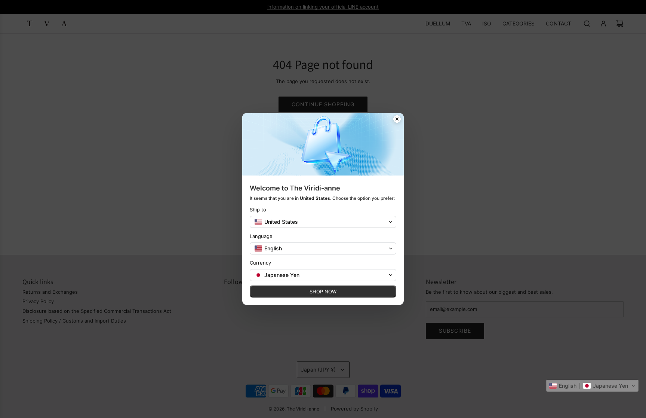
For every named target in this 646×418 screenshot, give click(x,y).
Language (261, 236)
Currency (260, 263)
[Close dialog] (397, 119)
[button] (592, 386)
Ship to (258, 210)
